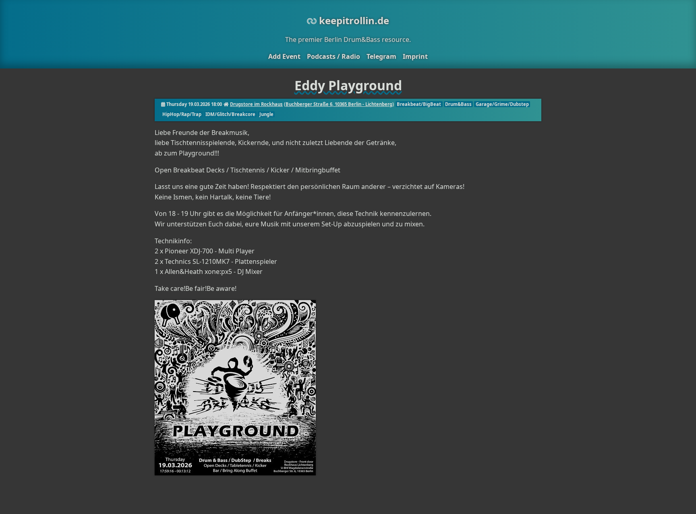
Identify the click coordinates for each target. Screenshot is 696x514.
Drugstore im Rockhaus (256, 104)
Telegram (381, 56)
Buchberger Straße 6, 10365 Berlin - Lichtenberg (339, 104)
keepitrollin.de (353, 20)
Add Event (284, 56)
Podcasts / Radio (333, 56)
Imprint (415, 56)
